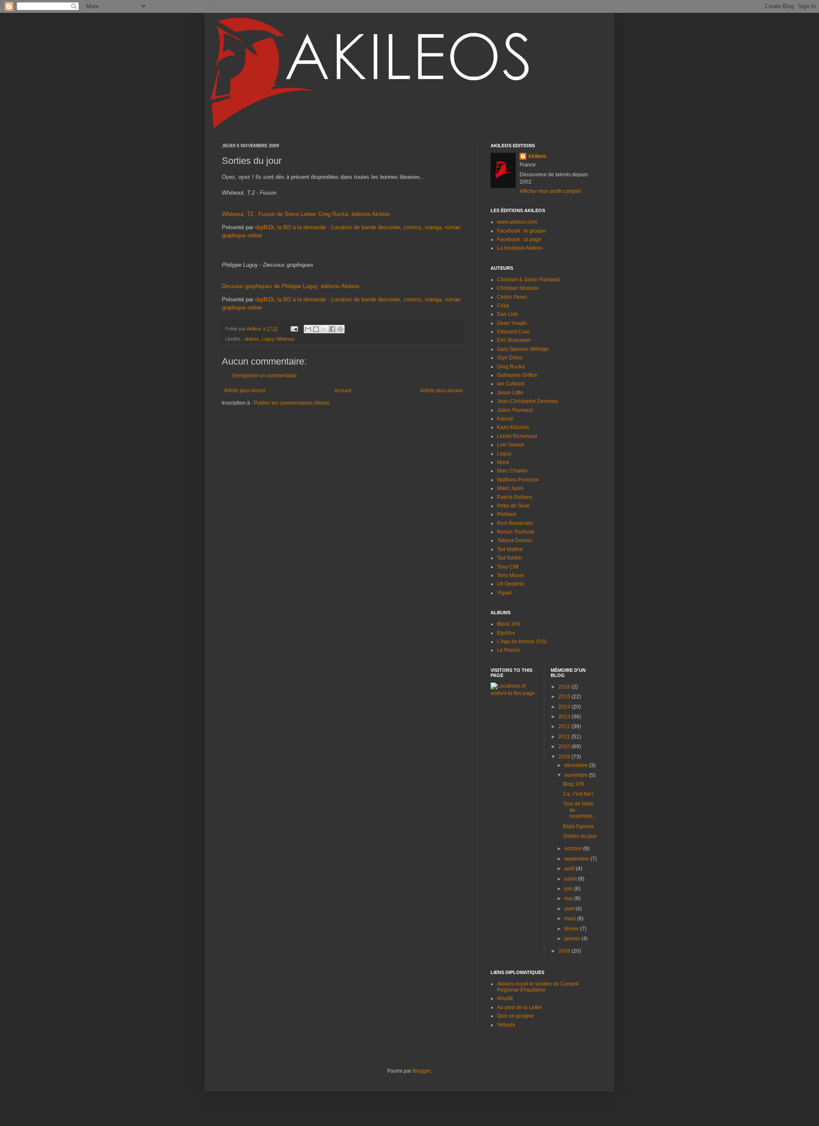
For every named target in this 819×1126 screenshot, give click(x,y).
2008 (565, 951)
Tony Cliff (507, 567)
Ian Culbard (510, 384)
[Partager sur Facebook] (332, 329)
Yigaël (504, 593)
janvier (572, 939)
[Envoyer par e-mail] (308, 329)
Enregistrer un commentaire (264, 376)
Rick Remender (515, 523)
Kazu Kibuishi (513, 427)
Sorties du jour (580, 836)
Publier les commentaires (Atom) (291, 403)
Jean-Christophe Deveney (527, 401)
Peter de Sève (513, 506)
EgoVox (506, 633)
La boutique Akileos (520, 248)
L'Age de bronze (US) (522, 642)
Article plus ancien (441, 391)
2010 (565, 747)
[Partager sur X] (324, 329)
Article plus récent (244, 391)
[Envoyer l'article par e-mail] (293, 328)
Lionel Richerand (517, 436)
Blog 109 (573, 784)
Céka (503, 306)
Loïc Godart (510, 445)
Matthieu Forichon (518, 480)
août (570, 869)
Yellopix (506, 1025)
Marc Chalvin (512, 471)
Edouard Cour (513, 332)
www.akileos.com (517, 222)
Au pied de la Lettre (519, 1007)
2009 (565, 757)
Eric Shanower (514, 340)
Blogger (421, 1071)
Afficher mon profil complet (550, 191)
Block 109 (508, 624)
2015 (565, 697)
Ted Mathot (510, 549)
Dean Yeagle (512, 323)
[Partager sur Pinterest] (340, 329)
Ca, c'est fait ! (578, 794)
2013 (565, 717)
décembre (576, 765)
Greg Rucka (511, 367)
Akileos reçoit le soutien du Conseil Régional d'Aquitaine (537, 987)
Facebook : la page (519, 239)
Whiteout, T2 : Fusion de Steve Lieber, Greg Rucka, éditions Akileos (306, 214)
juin (569, 889)
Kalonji (505, 419)
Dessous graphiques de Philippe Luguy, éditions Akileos (291, 286)
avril (569, 909)
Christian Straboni (518, 288)
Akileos (537, 156)
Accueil (342, 391)
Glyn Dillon (510, 358)
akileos (251, 338)
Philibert (506, 514)
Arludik (505, 998)
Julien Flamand (515, 410)
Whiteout (285, 338)
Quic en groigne (515, 1016)
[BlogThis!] (316, 329)
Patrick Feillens (514, 497)
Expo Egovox (578, 826)
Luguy (267, 338)
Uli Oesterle (510, 584)
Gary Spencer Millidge (523, 349)
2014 (565, 707)
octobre (573, 849)
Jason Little (510, 393)
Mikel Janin (510, 488)
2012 (565, 726)
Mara (503, 462)
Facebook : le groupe (521, 231)
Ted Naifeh (509, 558)
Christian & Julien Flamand (528, 280)
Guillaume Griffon (517, 375)
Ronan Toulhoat (515, 532)
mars (570, 919)
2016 (565, 687)
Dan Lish (507, 314)
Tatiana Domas (514, 540)
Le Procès (508, 650)
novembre (576, 775)
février (572, 929)
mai (569, 898)
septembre (577, 859)
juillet (571, 879)
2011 (565, 737)
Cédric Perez (512, 297)
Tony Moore (510, 575)
